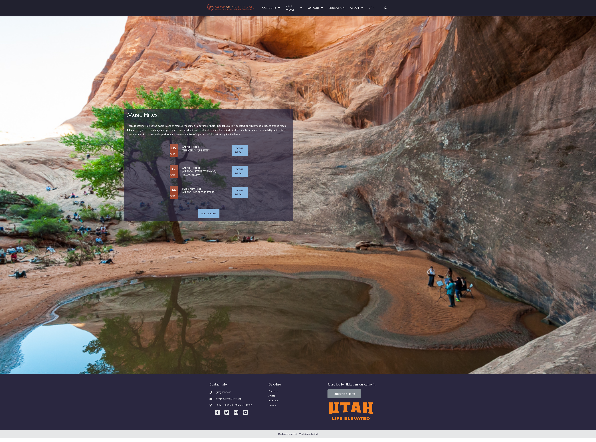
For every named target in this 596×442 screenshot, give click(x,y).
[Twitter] (226, 412)
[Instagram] (236, 412)
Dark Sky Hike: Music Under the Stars (198, 190)
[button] (208, 213)
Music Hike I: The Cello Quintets (196, 148)
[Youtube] (245, 412)
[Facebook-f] (217, 412)
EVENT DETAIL (239, 150)
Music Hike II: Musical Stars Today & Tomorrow (198, 171)
